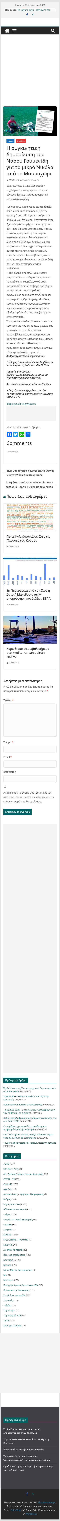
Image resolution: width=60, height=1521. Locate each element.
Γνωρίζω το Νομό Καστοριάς (18, 1219)
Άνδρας (7, 1199)
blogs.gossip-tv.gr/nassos (21, 403)
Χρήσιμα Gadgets (12, 1325)
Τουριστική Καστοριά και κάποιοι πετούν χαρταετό (29, 1142)
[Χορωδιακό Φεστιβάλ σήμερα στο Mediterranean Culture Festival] (30, 618)
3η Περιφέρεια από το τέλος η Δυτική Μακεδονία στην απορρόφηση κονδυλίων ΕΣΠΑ (28, 594)
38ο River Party (11, 1168)
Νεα (5, 1275)
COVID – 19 (9, 1179)
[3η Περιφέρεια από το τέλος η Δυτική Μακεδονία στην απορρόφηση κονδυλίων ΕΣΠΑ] (30, 559)
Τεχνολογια (9, 1310)
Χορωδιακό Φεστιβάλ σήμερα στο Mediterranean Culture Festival (27, 653)
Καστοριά (20, 141)
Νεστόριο (8, 1280)
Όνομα (8, 742)
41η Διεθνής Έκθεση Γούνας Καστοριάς (23, 1174)
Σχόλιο (8, 700)
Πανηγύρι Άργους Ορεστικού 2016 (20, 1285)
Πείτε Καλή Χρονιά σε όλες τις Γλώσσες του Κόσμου (28, 538)
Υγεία (6, 1320)
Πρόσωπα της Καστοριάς (16, 1290)
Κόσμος (7, 1264)
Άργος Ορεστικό (11, 1204)
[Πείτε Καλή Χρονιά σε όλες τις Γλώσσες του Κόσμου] (30, 505)
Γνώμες (7, 1214)
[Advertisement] (30, 75)
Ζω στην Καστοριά (12, 1249)
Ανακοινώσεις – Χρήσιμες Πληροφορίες (23, 1194)
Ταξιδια (7, 1305)
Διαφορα (7, 1229)
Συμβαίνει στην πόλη (14, 1295)
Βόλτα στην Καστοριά (14, 1209)
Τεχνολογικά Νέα (12, 1315)
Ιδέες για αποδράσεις (14, 1254)
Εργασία (7, 1244)
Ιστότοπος (9, 772)
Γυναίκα (7, 1224)
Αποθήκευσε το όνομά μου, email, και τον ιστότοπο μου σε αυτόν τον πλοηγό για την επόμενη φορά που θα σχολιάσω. (28, 797)
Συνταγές (8, 1300)
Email (7, 757)
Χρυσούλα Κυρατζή (30, 180)
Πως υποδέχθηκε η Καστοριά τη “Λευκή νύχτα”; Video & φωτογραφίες (30, 473)
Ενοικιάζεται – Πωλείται (15, 1239)
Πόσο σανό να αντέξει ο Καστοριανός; (23, 1104)
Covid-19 (7, 1184)
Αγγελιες (7, 1189)
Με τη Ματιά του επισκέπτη (17, 1270)
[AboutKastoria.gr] (7, 30)
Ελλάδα (10, 141)
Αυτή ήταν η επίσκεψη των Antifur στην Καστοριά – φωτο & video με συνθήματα (29, 485)
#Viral (6, 1163)
